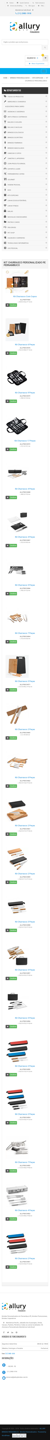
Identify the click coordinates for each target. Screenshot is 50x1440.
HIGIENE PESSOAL (14, 185)
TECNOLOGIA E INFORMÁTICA (18, 243)
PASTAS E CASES (14, 222)
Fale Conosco (40, 3)
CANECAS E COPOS (14, 153)
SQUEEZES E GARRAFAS (16, 238)
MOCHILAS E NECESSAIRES (17, 217)
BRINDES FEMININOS (15, 143)
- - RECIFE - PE (11, 1366)
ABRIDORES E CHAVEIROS (17, 102)
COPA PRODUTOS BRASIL (16, 164)
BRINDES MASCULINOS (16, 148)
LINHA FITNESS (13, 206)
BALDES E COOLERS (15, 122)
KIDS (9, 190)
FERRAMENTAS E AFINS (16, 174)
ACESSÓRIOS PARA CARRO (14, 106)
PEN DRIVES (12, 227)
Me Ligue (32, 6)
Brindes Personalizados (28, 1432)
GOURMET (11, 179)
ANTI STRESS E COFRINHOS (17, 117)
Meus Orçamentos (37, 63)
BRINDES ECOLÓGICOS (16, 132)
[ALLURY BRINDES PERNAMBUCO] (14, 1306)
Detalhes (13, 305)
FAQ (42, 6)
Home (11, 3)
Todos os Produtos (16, 97)
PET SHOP (11, 233)
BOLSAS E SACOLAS (15, 127)
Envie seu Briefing (16, 6)
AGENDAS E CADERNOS (16, 112)
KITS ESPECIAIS (13, 195)
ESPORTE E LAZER (14, 169)
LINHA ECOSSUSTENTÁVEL (17, 200)
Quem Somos (24, 3)
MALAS (10, 211)
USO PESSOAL (13, 248)
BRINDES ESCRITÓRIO (15, 137)
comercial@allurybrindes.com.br (17, 1377)
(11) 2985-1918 (24, 13)
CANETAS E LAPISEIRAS (16, 158)
